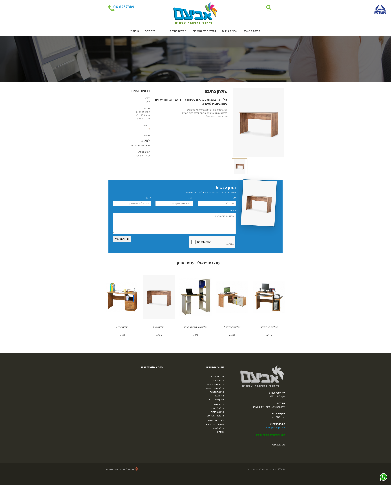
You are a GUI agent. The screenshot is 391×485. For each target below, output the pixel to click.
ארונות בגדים (230, 31)
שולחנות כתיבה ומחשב (214, 424)
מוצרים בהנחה (178, 31)
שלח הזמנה (121, 239)
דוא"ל (190, 197)
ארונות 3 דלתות (217, 411)
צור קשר (150, 31)
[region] (134, 413)
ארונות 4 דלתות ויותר (215, 415)
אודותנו (134, 31)
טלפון (148, 197)
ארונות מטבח (218, 380)
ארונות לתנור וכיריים (215, 384)
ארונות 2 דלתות (217, 408)
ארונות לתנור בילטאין (215, 388)
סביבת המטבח (252, 31)
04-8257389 (123, 6)
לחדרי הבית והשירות (204, 31)
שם (234, 197)
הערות (233, 210)
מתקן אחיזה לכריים (216, 399)
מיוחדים (220, 431)
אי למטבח (219, 395)
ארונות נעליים (218, 428)
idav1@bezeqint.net (275, 427)
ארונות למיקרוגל (217, 391)
